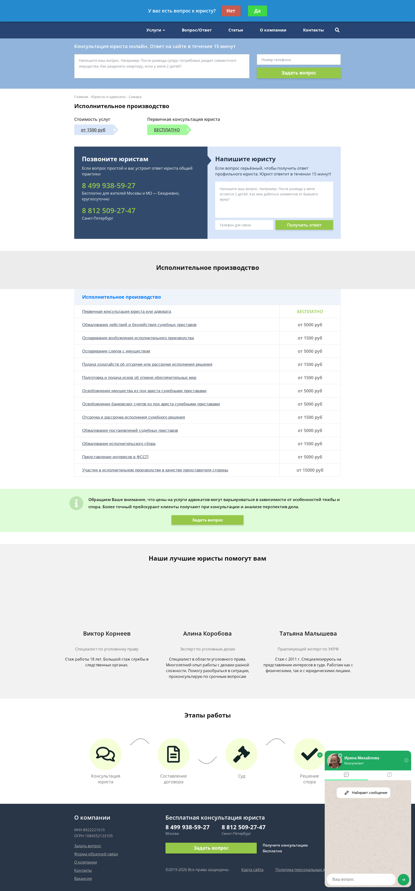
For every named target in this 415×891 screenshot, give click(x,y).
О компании (273, 30)
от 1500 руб (93, 130)
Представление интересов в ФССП (115, 457)
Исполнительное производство (121, 297)
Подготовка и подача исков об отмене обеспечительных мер (139, 377)
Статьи (235, 30)
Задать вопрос (298, 73)
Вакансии (83, 878)
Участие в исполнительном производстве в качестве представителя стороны (155, 470)
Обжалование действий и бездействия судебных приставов (139, 324)
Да (257, 11)
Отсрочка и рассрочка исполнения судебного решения (133, 417)
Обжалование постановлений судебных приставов (130, 430)
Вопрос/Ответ (197, 30)
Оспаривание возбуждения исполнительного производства (138, 338)
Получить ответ (304, 225)
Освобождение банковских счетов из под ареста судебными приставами (151, 404)
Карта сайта (252, 869)
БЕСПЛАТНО (167, 130)
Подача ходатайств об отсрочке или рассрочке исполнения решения (147, 364)
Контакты (313, 30)
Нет (230, 11)
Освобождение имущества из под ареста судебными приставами (144, 391)
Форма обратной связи (96, 854)
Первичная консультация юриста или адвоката (126, 311)
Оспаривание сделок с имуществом (116, 351)
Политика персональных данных (306, 869)
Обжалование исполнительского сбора (118, 443)
